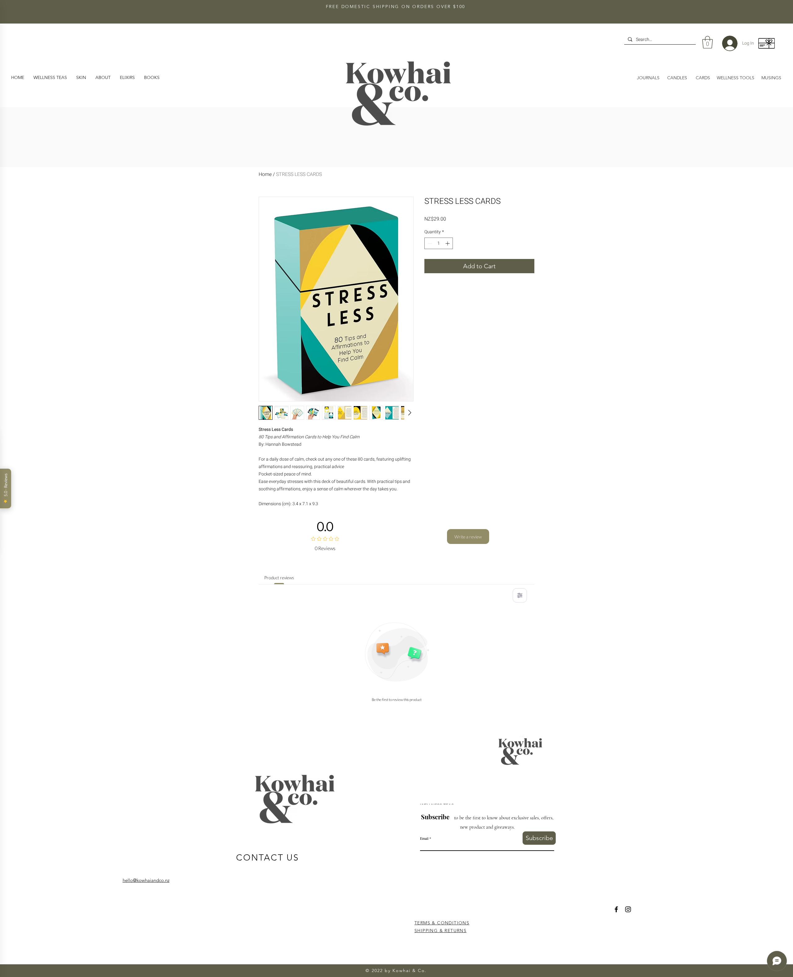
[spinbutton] (438, 243)
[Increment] (448, 243)
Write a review (468, 536)
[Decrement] (429, 243)
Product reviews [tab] (279, 577)
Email (424, 838)
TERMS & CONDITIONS (441, 923)
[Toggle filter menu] (520, 595)
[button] (103, 77)
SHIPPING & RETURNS (440, 930)
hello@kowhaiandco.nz (146, 880)
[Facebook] (616, 909)
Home (265, 174)
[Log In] (725, 43)
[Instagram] (628, 909)
